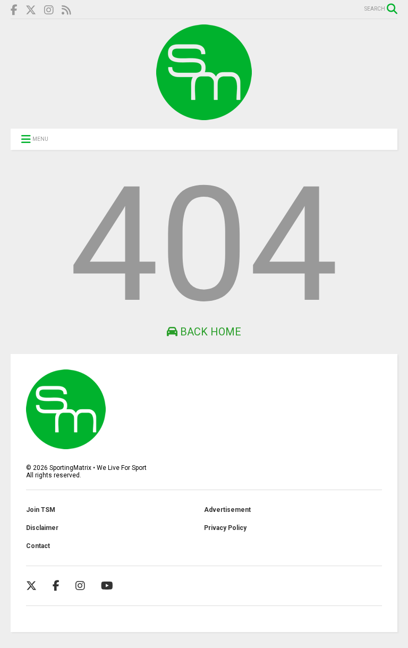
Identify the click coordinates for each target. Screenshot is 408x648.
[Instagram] (49, 10)
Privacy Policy (225, 528)
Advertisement (227, 510)
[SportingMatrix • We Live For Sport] (204, 115)
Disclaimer (42, 528)
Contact (38, 546)
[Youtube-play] (107, 586)
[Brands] (31, 10)
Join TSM (40, 510)
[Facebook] (14, 10)
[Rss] (66, 10)
